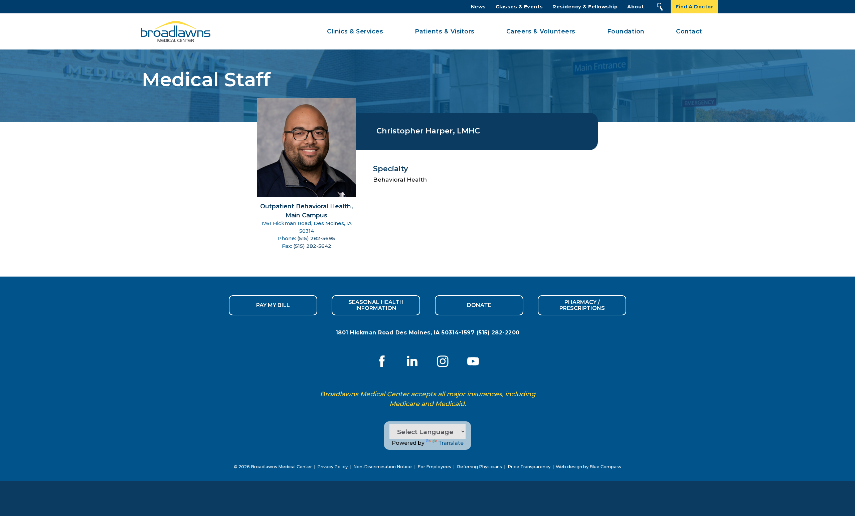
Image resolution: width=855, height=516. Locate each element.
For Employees (434, 466)
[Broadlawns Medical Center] (173, 31)
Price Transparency (529, 466)
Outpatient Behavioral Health (305, 206)
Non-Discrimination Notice (382, 466)
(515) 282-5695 (316, 238)
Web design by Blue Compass (588, 466)
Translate (451, 443)
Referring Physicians (479, 466)
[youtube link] (473, 361)
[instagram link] (443, 361)
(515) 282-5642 (312, 246)
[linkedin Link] (412, 361)
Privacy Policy (332, 466)
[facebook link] (382, 361)
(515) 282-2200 (498, 332)
